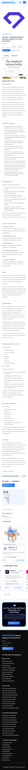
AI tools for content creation (8, 667)
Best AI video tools (6, 678)
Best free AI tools (6, 665)
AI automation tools (6, 755)
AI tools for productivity (7, 672)
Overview (6, 55)
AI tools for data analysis (8, 681)
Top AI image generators (8, 676)
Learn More (19, 560)
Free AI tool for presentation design (10, 708)
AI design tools (5, 757)
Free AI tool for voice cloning (9, 697)
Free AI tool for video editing (9, 688)
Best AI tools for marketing (8, 670)
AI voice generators (6, 749)
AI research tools (6, 760)
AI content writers (6, 747)
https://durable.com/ (8, 517)
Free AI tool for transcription (8, 703)
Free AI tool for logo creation (9, 690)
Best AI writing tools (7, 674)
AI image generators (7, 742)
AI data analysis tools (7, 753)
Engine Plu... (12, 547)
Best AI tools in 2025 (7, 661)
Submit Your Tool (15, 623)
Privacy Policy (5, 645)
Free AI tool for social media (9, 699)
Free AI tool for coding (7, 705)
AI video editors (6, 744)
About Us (4, 640)
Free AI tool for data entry (8, 701)
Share (14, 50)
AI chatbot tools (6, 751)
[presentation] (4, 68)
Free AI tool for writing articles (9, 692)
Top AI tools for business (8, 663)
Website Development (7, 34)
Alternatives (14, 55)
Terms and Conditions (7, 643)
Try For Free (5, 50)
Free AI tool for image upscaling (9, 695)
